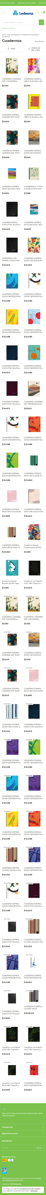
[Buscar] (41, 22)
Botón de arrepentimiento (14, 1180)
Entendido (34, 1191)
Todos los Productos (8, 28)
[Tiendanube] (12, 1185)
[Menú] (3, 13)
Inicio (4, 35)
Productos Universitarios (30, 35)
